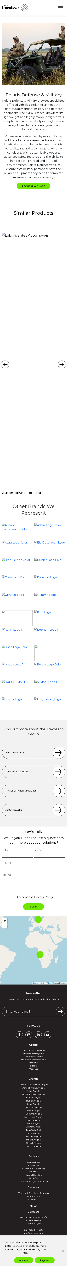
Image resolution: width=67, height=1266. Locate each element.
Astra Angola (33, 1091)
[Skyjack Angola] (49, 688)
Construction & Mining (33, 1168)
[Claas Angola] (17, 583)
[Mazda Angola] (17, 670)
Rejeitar (44, 1260)
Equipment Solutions (17, 771)
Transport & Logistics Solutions (33, 1181)
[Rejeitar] (62, 1251)
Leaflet (36, 983)
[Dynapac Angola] (49, 583)
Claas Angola (33, 1104)
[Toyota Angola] (17, 705)
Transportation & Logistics (20, 791)
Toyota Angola (33, 1146)
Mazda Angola (33, 1136)
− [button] (5, 926)
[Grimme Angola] (49, 601)
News (33, 1206)
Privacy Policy (43, 897)
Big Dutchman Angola (33, 1094)
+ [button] (5, 921)
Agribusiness (33, 1162)
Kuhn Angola (33, 1123)
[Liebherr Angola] (49, 635)
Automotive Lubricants (22, 493)
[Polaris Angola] (49, 670)
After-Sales (33, 1199)
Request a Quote (33, 186)
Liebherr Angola (34, 1126)
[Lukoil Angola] (49, 653)
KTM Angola (33, 1120)
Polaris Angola (33, 1139)
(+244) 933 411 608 (33, 1230)
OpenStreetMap (49, 983)
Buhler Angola (33, 1100)
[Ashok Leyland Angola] (49, 531)
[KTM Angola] (49, 618)
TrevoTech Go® (33, 1130)
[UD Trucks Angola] (49, 705)
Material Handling (33, 1175)
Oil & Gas (33, 1178)
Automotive (33, 1165)
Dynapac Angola (33, 1107)
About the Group (15, 752)
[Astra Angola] (17, 548)
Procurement (33, 1196)
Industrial (33, 1171)
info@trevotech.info (33, 1233)
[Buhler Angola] (49, 566)
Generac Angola (34, 1110)
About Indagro (13, 810)
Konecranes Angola (33, 1117)
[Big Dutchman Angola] (49, 548)
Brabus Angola (33, 1097)
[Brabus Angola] (17, 566)
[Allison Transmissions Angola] (17, 531)
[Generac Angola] (17, 601)
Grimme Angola (33, 1113)
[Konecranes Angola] (17, 618)
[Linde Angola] (17, 653)
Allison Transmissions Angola (33, 1084)
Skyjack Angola (33, 1143)
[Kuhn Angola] (17, 635)
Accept (23, 1260)
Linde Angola (33, 1133)
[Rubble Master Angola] (17, 688)
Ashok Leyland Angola (34, 1087)
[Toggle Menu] (60, 7)
